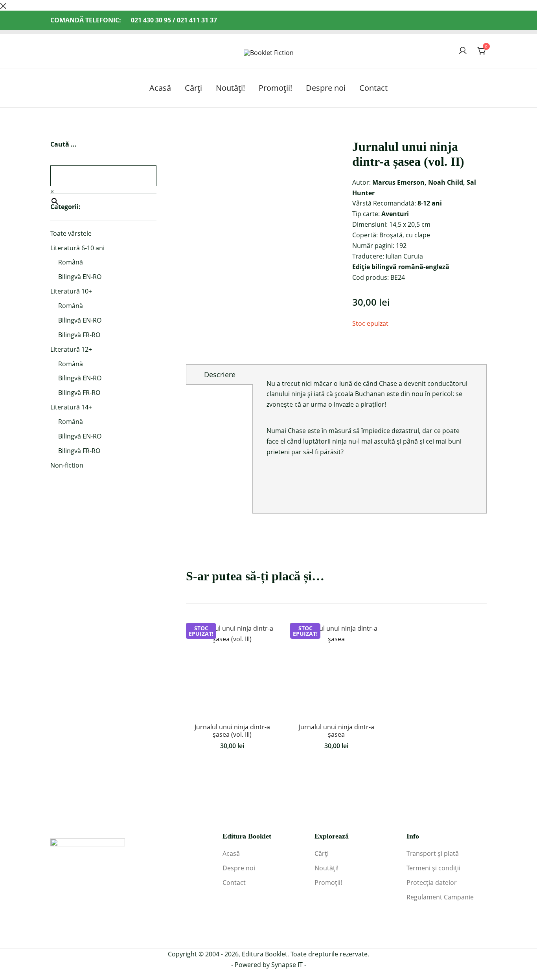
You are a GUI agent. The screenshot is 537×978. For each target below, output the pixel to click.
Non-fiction (66, 465)
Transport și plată (432, 853)
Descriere (219, 374)
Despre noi (326, 88)
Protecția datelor (431, 882)
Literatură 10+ (71, 291)
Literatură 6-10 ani (77, 248)
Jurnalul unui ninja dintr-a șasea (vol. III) (232, 731)
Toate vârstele (71, 233)
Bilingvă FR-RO (79, 334)
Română (70, 262)
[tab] (219, 374)
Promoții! (275, 88)
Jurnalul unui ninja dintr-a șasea (336, 731)
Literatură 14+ (71, 407)
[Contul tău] (462, 51)
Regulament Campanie (440, 897)
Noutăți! (230, 88)
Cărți (193, 88)
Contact (373, 88)
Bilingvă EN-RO (79, 276)
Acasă (160, 88)
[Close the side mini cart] (3, 5)
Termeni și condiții (433, 868)
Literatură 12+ (71, 349)
